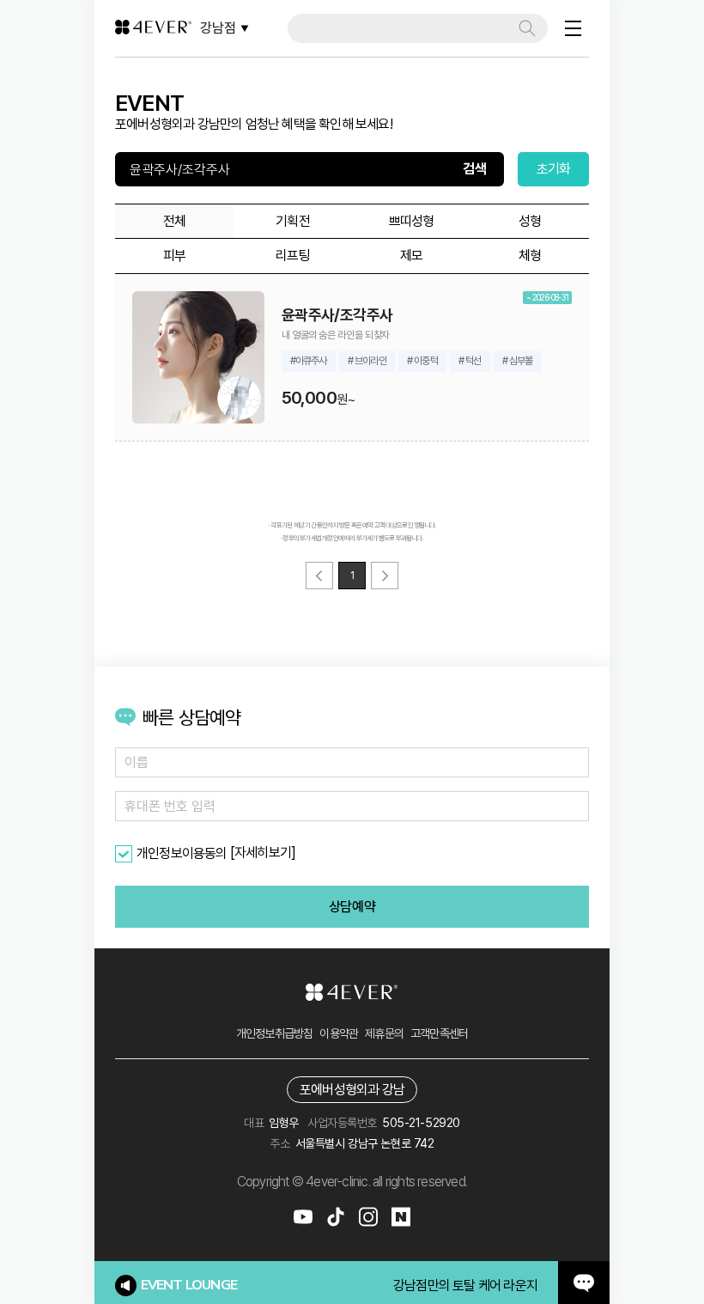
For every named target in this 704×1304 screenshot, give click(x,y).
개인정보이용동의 (182, 853)
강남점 (218, 28)
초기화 (554, 169)
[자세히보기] (262, 852)
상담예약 (352, 907)
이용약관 (338, 1033)
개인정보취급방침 (274, 1033)
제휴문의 (384, 1033)
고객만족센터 (439, 1033)
